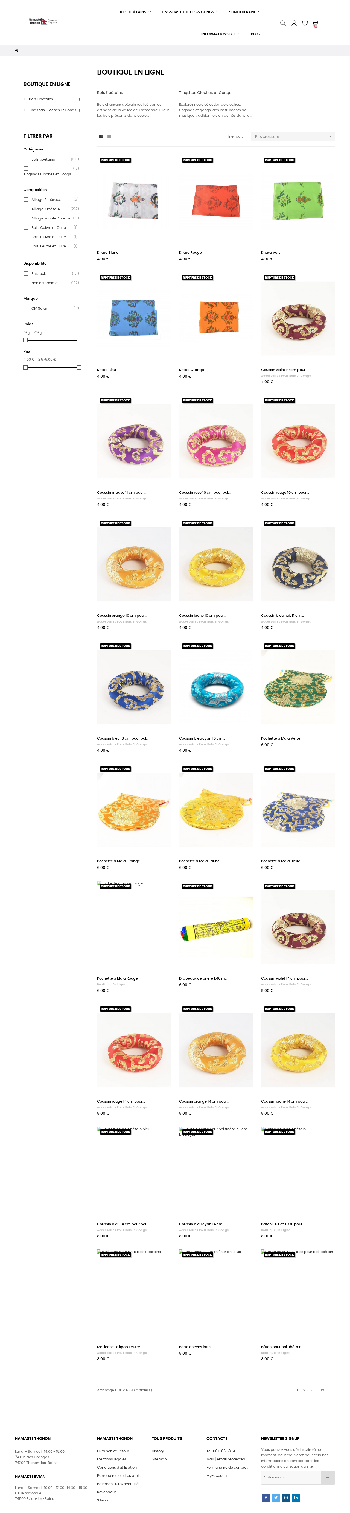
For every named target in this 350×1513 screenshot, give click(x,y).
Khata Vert (270, 253)
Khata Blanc (107, 253)
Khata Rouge (190, 253)
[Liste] (108, 136)
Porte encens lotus (195, 1347)
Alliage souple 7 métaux (52, 218)
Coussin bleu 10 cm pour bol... (122, 738)
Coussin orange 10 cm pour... (122, 616)
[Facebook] (266, 1498)
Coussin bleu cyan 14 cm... (202, 1224)
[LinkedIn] (296, 1498)
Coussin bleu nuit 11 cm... (282, 616)
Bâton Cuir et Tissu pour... (283, 1224)
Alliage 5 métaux (46, 200)
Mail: (226, 1459)
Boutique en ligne (47, 84)
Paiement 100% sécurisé (118, 1484)
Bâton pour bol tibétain (281, 1347)
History (158, 1451)
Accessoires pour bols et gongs (286, 376)
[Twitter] (276, 1498)
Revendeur (106, 1492)
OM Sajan (39, 308)
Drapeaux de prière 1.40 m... (203, 978)
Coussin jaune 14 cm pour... (284, 1101)
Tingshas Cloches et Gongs (52, 110)
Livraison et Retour (113, 1451)
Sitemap (104, 1500)
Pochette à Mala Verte (280, 738)
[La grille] (100, 136)
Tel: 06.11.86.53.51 (220, 1451)
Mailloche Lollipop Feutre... (119, 1347)
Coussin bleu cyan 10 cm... (202, 738)
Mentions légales (112, 1459)
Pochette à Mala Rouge (117, 978)
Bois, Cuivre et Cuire (48, 228)
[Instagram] (286, 1498)
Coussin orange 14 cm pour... (204, 1101)
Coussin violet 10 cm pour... (284, 370)
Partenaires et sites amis (119, 1476)
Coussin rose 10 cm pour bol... (205, 493)
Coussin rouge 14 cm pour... (121, 1101)
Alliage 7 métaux (45, 209)
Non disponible (44, 283)
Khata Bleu (106, 370)
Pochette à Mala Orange (118, 861)
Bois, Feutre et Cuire (48, 246)
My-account (217, 1476)
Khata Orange (191, 370)
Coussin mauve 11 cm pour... (121, 493)
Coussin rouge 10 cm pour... (285, 493)
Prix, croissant (293, 136)
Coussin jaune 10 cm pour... (202, 616)
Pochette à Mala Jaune (199, 861)
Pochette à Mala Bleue (280, 861)
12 (322, 1390)
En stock (38, 274)
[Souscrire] (328, 1478)
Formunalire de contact (227, 1467)
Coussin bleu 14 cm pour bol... (122, 1224)
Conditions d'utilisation (117, 1467)
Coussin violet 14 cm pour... (284, 978)
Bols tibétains (41, 99)
